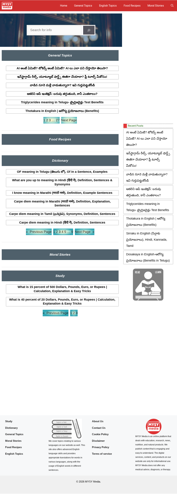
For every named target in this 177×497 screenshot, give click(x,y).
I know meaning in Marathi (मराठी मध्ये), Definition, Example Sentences (62, 193)
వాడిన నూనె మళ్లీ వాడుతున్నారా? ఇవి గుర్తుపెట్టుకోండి (62, 85)
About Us (97, 421)
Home (63, 5)
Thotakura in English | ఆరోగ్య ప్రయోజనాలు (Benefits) (62, 111)
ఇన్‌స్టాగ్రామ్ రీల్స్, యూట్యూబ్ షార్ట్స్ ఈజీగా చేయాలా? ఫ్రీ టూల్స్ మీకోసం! (62, 76)
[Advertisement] (149, 68)
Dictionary (11, 427)
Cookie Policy (100, 434)
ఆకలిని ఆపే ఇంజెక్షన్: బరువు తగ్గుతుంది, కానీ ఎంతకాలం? (62, 94)
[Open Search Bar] (172, 5)
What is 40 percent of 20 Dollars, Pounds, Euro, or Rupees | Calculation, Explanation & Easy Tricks (62, 301)
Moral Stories (155, 5)
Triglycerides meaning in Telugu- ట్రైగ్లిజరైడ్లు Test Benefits (62, 102)
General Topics (83, 5)
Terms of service (102, 453)
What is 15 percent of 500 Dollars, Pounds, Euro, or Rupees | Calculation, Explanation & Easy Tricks (62, 289)
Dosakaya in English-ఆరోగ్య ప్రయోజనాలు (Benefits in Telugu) (148, 257)
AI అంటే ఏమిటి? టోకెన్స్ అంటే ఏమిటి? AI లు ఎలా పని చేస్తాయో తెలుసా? (62, 68)
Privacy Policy (100, 447)
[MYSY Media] (7, 5)
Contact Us (98, 427)
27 (58, 120)
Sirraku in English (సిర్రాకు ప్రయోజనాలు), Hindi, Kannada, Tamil (146, 240)
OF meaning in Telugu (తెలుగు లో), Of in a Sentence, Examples (62, 171)
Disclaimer (98, 440)
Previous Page (39, 232)
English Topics (108, 5)
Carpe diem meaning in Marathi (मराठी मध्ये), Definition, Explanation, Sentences (62, 203)
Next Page (69, 120)
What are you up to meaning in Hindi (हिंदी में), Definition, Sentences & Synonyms (62, 182)
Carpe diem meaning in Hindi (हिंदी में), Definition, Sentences (62, 222)
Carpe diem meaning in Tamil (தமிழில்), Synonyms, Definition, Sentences (62, 214)
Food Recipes (132, 5)
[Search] (89, 30)
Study (8, 421)
